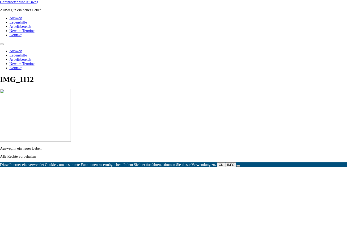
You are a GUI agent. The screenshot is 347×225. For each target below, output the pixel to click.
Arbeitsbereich (20, 26)
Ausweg (15, 18)
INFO (230, 165)
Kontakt (15, 35)
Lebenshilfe (18, 22)
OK (221, 165)
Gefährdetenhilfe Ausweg (19, 2)
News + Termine (21, 31)
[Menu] (2, 44)
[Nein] (238, 166)
